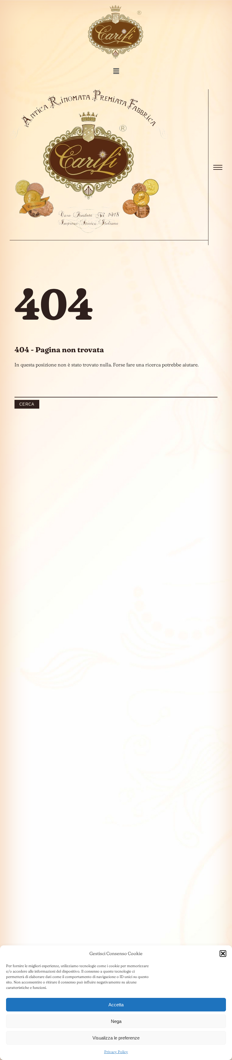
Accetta (116, 1004)
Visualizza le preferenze (116, 1037)
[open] (217, 167)
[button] (223, 954)
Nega (116, 1021)
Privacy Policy (116, 1051)
